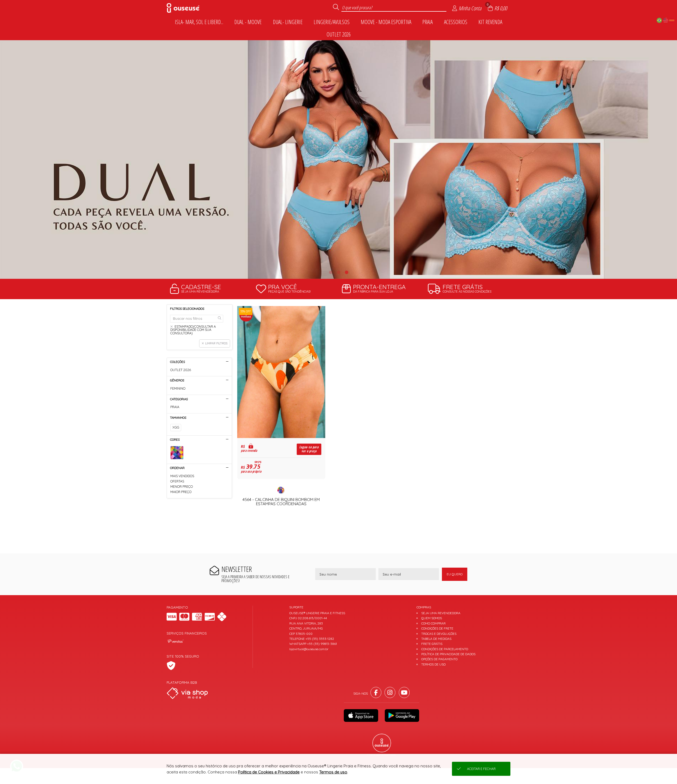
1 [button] (330, 272)
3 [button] (346, 272)
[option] (338, 159)
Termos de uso (333, 771)
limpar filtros (216, 343)
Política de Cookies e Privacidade (269, 771)
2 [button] (338, 272)
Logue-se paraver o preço (309, 449)
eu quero (455, 574)
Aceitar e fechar (481, 769)
